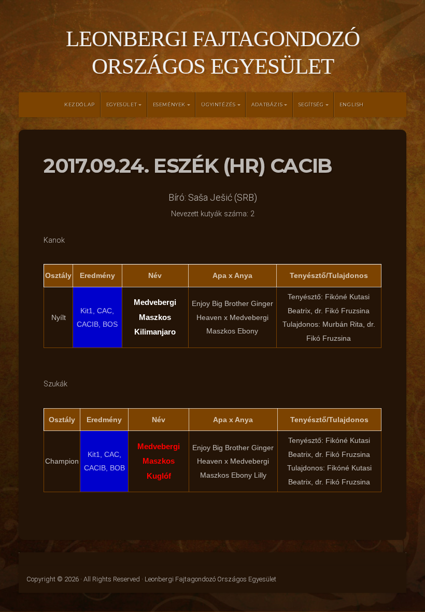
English (351, 104)
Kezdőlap (79, 104)
